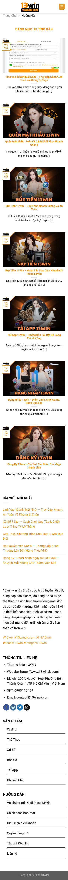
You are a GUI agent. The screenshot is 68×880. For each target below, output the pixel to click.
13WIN (45, 875)
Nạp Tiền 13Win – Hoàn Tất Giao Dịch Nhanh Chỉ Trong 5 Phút (34, 272)
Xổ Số (11, 750)
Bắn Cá (12, 760)
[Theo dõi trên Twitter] (20, 707)
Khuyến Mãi (15, 780)
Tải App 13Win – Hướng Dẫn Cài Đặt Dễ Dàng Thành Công (34, 336)
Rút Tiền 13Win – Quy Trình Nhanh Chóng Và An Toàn (34, 207)
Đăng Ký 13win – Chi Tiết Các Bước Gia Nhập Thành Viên (34, 466)
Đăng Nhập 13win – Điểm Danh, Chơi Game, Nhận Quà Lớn (34, 401)
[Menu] (62, 7)
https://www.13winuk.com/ (39, 671)
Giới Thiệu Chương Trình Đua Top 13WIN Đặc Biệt (33, 536)
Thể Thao (13, 739)
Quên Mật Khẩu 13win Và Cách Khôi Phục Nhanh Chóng (34, 143)
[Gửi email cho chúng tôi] (27, 707)
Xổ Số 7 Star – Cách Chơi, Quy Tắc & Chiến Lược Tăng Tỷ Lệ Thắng (31, 524)
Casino (11, 729)
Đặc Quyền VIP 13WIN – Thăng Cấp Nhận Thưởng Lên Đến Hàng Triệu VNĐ (31, 548)
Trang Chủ (10, 15)
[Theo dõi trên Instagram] (13, 707)
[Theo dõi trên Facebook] (6, 707)
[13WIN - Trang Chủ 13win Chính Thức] (31, 6)
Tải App (12, 770)
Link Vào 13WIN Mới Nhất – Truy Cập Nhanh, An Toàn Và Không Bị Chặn (34, 78)
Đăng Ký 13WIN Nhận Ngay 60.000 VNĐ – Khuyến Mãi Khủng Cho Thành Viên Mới (31, 560)
